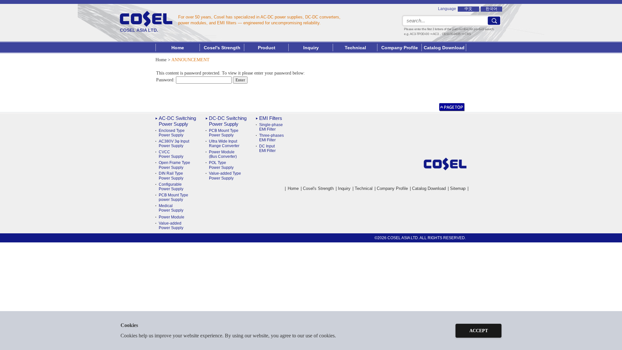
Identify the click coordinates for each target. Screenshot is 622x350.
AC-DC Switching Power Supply (177, 121)
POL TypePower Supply (221, 164)
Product (266, 47)
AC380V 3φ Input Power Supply (174, 143)
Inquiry (311, 47)
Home (177, 47)
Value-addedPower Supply (171, 225)
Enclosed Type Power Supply (172, 132)
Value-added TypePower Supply (225, 175)
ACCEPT (478, 330)
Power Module (171, 217)
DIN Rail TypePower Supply (171, 175)
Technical (364, 188)
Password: (166, 79)
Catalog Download (444, 47)
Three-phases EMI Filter (271, 137)
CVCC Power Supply (171, 154)
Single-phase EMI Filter (271, 127)
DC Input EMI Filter (267, 148)
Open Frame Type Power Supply (174, 164)
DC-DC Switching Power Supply (228, 121)
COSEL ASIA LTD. (139, 30)
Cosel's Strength (222, 47)
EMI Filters (270, 118)
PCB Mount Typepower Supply (173, 197)
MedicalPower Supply (171, 208)
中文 (468, 8)
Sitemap (458, 188)
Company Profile (399, 47)
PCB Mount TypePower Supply (223, 132)
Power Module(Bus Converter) (223, 154)
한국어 (491, 8)
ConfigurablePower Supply (171, 186)
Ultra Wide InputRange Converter (224, 143)
